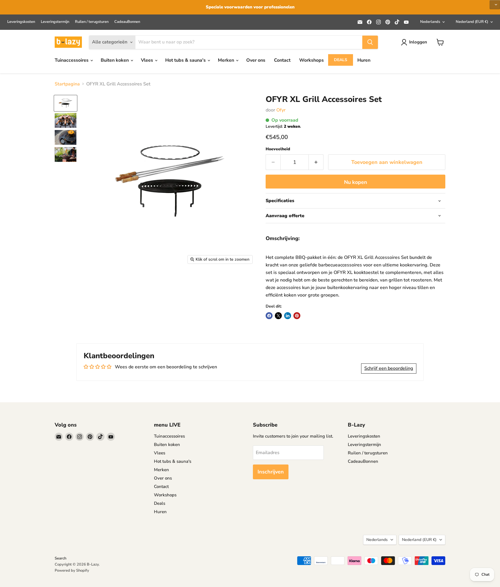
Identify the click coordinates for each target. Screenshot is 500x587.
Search (60, 558)
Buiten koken (115, 60)
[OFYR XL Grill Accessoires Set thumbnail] (65, 103)
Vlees (147, 60)
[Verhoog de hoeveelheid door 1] (316, 162)
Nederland (472, 21)
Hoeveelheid (278, 149)
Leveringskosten (21, 22)
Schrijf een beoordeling (388, 368)
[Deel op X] (278, 315)
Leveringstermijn (55, 22)
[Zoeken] (370, 42)
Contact (282, 60)
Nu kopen (355, 182)
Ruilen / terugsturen (92, 22)
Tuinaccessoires (72, 60)
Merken (226, 60)
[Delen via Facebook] (269, 315)
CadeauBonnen (127, 22)
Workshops (311, 60)
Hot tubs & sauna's (186, 60)
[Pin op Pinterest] (296, 315)
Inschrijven (271, 471)
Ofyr (281, 110)
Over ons (255, 60)
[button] (495, 4)
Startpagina (67, 84)
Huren (363, 60)
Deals (340, 60)
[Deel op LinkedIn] (287, 315)
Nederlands (430, 21)
